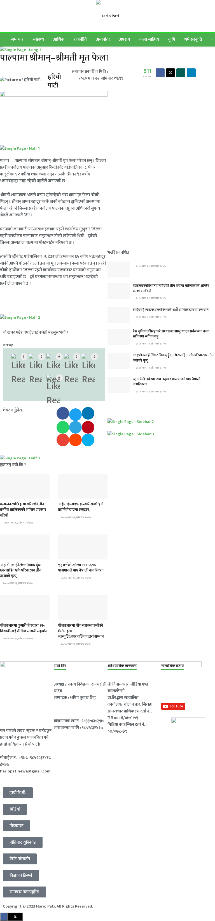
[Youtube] (204, 688)
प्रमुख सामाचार (13, 493)
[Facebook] (168, 688)
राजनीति (80, 39)
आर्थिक (58, 39)
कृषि (171, 39)
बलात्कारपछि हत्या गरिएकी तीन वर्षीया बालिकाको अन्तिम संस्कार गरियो (23, 509)
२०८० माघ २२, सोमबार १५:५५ (17, 522)
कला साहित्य (149, 39)
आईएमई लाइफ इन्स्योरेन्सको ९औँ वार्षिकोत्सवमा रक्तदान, (81, 507)
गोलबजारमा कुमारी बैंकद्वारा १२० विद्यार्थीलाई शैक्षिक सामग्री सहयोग (23, 628)
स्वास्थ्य (38, 39)
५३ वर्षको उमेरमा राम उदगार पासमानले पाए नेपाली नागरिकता (81, 568)
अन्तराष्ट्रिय (11, 554)
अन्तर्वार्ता (103, 39)
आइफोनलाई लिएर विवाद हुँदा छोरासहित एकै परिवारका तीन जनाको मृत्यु (20, 570)
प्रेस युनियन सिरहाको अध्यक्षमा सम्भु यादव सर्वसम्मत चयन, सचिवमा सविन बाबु (171, 333)
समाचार (17, 39)
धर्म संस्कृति (193, 39)
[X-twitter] (186, 688)
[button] (63, 413)
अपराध (124, 39)
